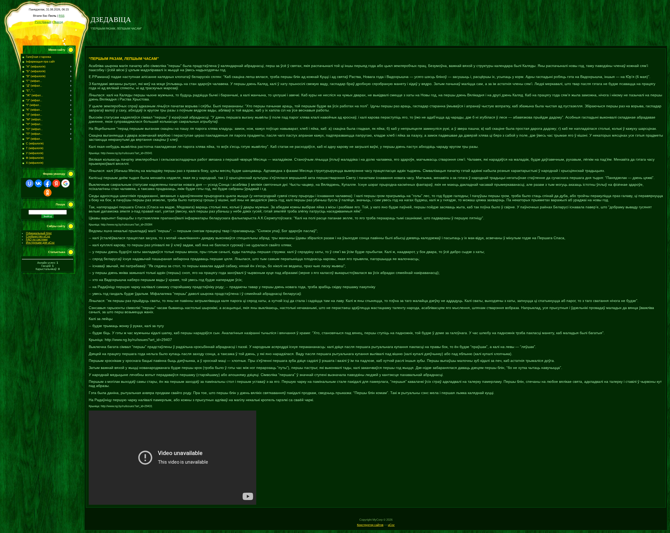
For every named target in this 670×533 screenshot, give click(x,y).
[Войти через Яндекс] (56, 183)
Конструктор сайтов (370, 524)
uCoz (391, 524)
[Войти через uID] (30, 183)
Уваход (58, 22)
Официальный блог (39, 233)
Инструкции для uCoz (40, 242)
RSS (61, 15)
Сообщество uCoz (38, 236)
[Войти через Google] (65, 183)
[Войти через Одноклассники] (48, 193)
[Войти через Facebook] (47, 183)
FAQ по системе (37, 239)
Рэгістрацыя (43, 22)
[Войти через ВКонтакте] (38, 183)
